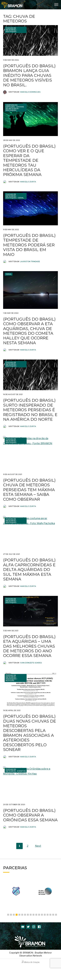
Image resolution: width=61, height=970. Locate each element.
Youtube (23, 927)
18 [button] (56, 915)
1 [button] (8, 915)
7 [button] (25, 915)
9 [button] (31, 915)
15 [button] (47, 915)
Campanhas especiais (11, 106)
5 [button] (19, 915)
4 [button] (17, 915)
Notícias (10, 680)
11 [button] (36, 915)
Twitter (28, 927)
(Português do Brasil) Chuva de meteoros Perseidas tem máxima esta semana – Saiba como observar (29, 490)
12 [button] (39, 915)
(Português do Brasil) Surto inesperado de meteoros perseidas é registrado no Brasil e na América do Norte (30, 410)
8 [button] (28, 915)
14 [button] (45, 915)
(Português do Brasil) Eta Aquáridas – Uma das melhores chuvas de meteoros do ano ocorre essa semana (29, 646)
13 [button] (42, 915)
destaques (11, 31)
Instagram (34, 927)
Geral (21, 198)
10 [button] (33, 915)
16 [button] (50, 915)
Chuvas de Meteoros (11, 29)
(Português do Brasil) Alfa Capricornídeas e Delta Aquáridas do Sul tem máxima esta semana (29, 569)
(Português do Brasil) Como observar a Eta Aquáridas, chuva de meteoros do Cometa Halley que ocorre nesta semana (29, 331)
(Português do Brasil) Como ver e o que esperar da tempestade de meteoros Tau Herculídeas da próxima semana (29, 160)
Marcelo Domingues (30, 92)
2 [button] (11, 915)
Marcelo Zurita (28, 182)
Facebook (39, 927)
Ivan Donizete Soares (31, 663)
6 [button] (22, 915)
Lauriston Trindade (30, 261)
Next (38, 845)
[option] (16, 891)
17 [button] (53, 915)
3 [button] (14, 915)
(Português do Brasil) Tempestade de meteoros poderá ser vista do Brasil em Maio (29, 245)
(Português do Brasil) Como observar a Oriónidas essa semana (30, 815)
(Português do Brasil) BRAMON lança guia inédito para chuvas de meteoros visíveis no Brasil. (29, 75)
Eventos (21, 771)
